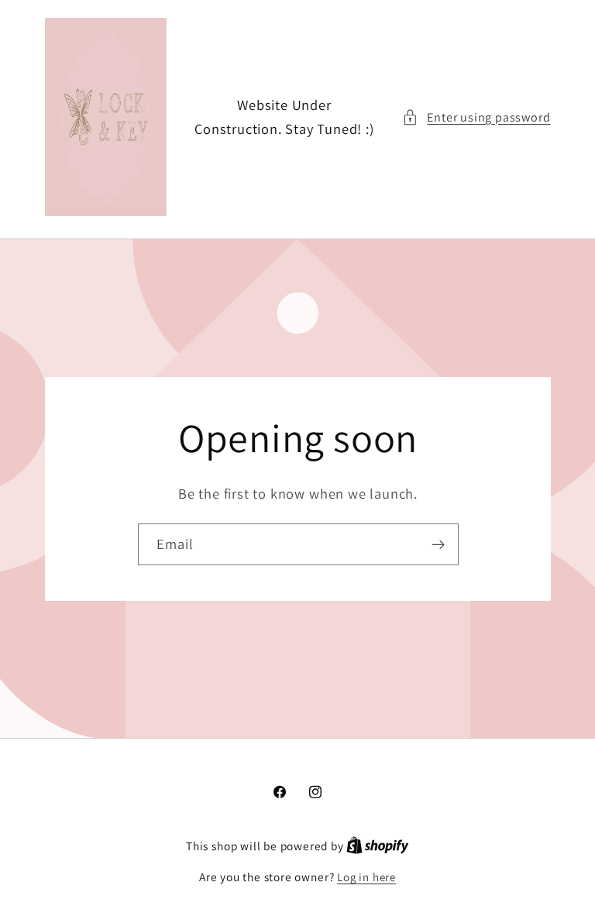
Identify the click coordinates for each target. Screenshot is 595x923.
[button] (476, 117)
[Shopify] (377, 846)
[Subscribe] (437, 544)
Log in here (366, 877)
